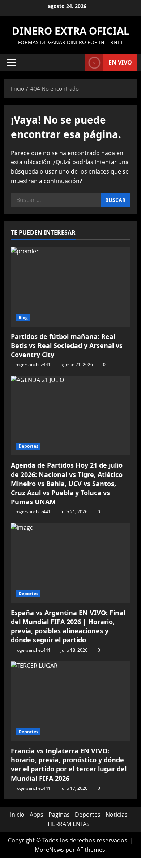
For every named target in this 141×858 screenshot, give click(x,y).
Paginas (59, 814)
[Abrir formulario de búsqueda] (76, 62)
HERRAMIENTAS (69, 824)
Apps (36, 814)
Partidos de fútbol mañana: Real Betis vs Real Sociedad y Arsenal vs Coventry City (67, 345)
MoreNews (49, 850)
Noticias (117, 814)
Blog (23, 317)
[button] (11, 62)
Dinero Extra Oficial (70, 31)
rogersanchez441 (33, 364)
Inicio (17, 814)
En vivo (120, 62)
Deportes (28, 446)
